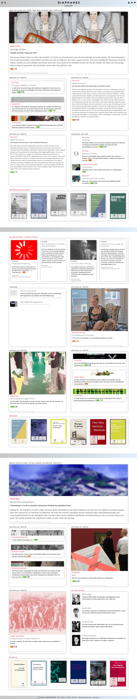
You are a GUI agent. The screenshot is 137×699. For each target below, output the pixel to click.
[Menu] (2, 2)
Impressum (95, 697)
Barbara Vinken (15, 46)
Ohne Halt (86, 140)
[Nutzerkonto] (129, 2)
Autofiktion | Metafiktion (23, 237)
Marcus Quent (85, 137)
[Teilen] (15, 195)
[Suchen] (5, 2)
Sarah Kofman (87, 621)
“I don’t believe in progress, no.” (24, 540)
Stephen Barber (16, 104)
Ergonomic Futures (89, 153)
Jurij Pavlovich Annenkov (18, 552)
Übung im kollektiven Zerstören (24, 85)
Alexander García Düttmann (17, 636)
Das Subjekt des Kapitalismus (31, 302)
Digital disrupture (17, 139)
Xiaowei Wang (14, 498)
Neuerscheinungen (19, 190)
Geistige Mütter (18, 49)
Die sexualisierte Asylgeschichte (22, 398)
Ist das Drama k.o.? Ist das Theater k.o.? (25, 638)
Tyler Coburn (85, 151)
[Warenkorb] (135, 2)
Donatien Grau (85, 164)
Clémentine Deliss (16, 123)
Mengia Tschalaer (14, 396)
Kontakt (74, 697)
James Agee (86, 608)
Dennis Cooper (16, 537)
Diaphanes (68, 2)
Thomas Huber (78, 361)
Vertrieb (68, 697)
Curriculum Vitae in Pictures (81, 263)
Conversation (87, 167)
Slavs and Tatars (78, 396)
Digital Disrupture (79, 83)
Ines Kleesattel (76, 573)
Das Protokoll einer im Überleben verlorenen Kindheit (53, 245)
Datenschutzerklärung (84, 697)
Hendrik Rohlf (22, 568)
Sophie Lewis (82, 333)
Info (59, 697)
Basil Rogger (87, 594)
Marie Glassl (75, 333)
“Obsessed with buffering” (21, 263)
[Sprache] (132, 2)
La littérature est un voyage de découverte (112, 245)
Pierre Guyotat (93, 164)
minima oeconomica (28, 290)
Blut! (73, 575)
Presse (63, 697)
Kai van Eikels (15, 83)
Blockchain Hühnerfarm (22, 502)
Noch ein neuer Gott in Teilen (93, 178)
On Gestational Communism (83, 335)
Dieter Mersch (75, 81)
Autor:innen (77, 590)
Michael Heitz (85, 176)
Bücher (13, 416)
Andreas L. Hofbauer (79, 377)
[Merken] (12, 195)
